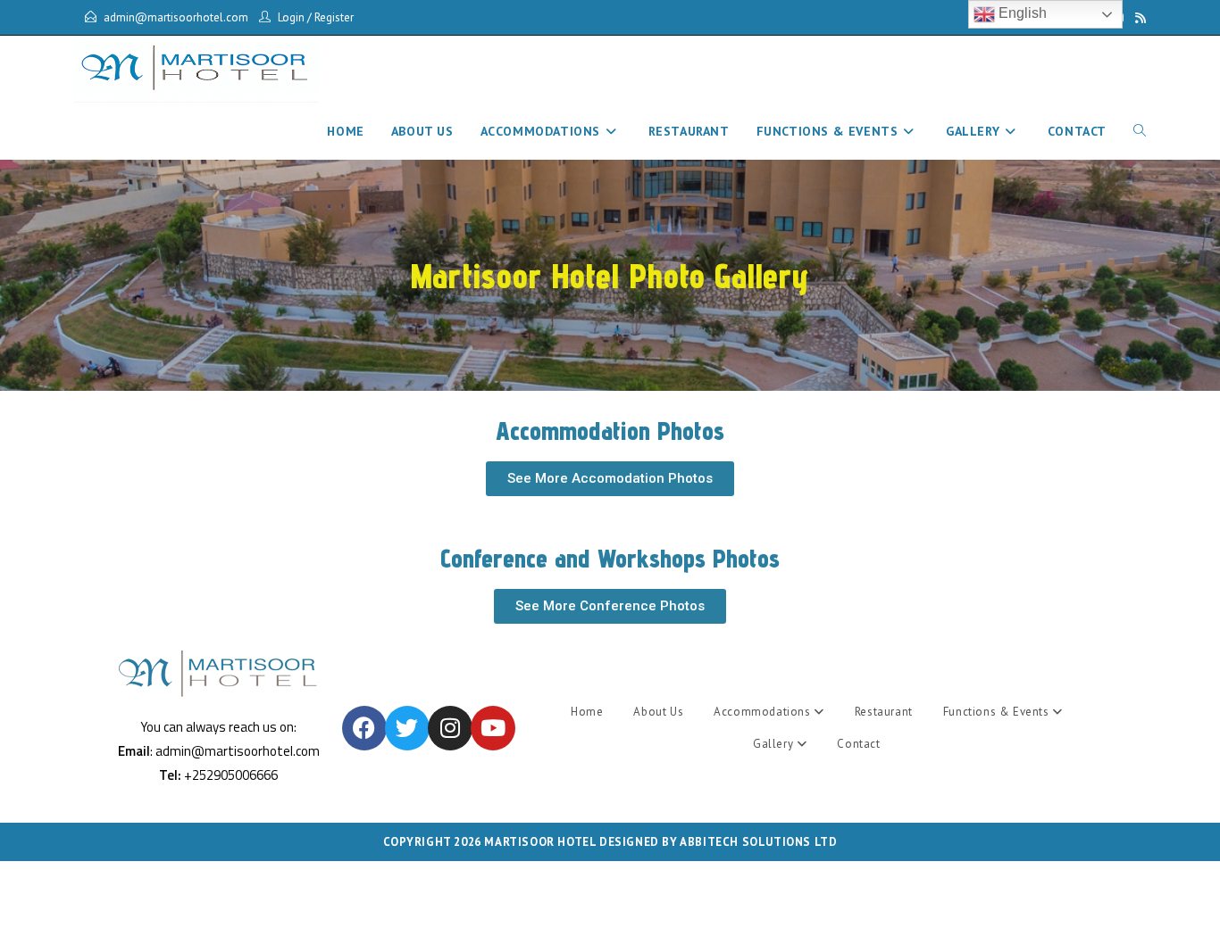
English (1021, 13)
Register (334, 17)
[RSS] (1138, 18)
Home (587, 711)
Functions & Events (997, 711)
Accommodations (764, 711)
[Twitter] (407, 728)
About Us (658, 711)
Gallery (775, 743)
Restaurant (884, 711)
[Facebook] (364, 728)
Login (291, 17)
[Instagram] (450, 728)
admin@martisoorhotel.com (176, 17)
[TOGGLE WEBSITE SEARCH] (1139, 131)
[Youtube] (493, 728)
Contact (858, 743)
